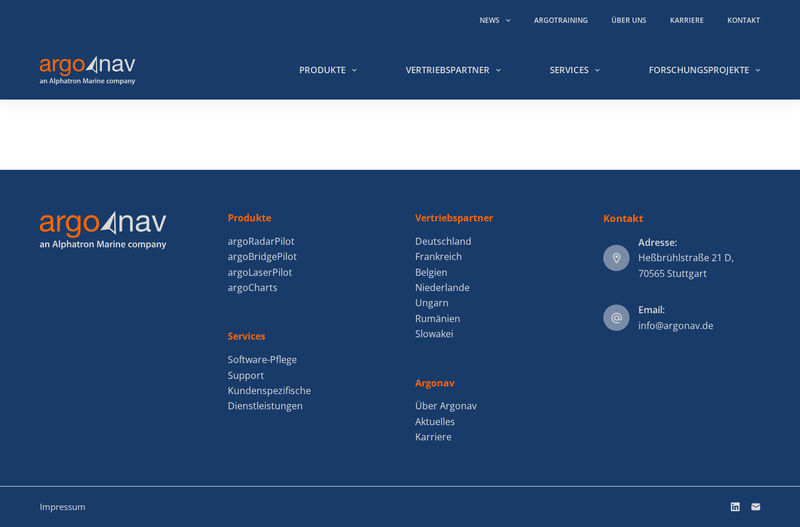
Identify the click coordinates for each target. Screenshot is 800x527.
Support (246, 375)
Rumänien (437, 318)
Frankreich (438, 256)
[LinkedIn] (735, 506)
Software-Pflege (262, 359)
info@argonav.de (675, 325)
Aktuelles (435, 421)
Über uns (629, 20)
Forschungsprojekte (699, 70)
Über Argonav (446, 405)
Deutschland (443, 241)
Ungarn (432, 302)
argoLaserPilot (260, 272)
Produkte (322, 70)
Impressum (63, 506)
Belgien (431, 272)
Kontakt (743, 20)
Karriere (687, 20)
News (490, 20)
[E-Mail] (755, 506)
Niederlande (442, 287)
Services (569, 70)
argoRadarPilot (261, 241)
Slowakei (434, 333)
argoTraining (561, 20)
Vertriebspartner (448, 70)
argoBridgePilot (262, 256)
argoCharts (253, 287)
